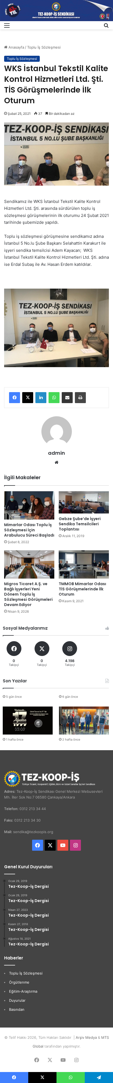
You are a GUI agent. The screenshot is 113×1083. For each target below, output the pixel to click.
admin (56, 453)
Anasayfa (15, 47)
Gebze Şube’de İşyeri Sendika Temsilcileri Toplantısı (80, 524)
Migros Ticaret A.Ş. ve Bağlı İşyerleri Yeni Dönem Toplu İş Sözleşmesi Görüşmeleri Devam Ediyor (28, 594)
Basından (16, 1009)
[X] (27, 397)
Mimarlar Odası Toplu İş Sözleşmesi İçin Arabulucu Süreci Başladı (29, 530)
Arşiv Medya (86, 1037)
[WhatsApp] (54, 397)
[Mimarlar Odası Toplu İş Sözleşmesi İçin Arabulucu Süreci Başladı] (29, 505)
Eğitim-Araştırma (23, 991)
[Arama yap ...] (106, 27)
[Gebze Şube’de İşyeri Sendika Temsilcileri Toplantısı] (84, 502)
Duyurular (17, 1000)
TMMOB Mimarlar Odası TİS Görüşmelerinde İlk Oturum (82, 589)
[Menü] (7, 27)
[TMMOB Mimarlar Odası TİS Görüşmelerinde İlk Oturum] (84, 564)
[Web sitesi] (56, 462)
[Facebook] (14, 397)
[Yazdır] (80, 397)
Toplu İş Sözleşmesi (44, 47)
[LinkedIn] (40, 397)
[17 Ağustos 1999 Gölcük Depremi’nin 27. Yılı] (28, 721)
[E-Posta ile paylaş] (67, 397)
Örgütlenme (19, 982)
